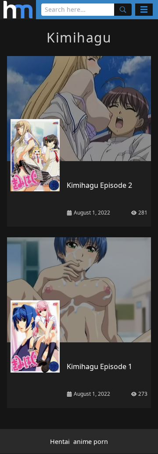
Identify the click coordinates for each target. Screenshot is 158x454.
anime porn (90, 441)
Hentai (60, 441)
